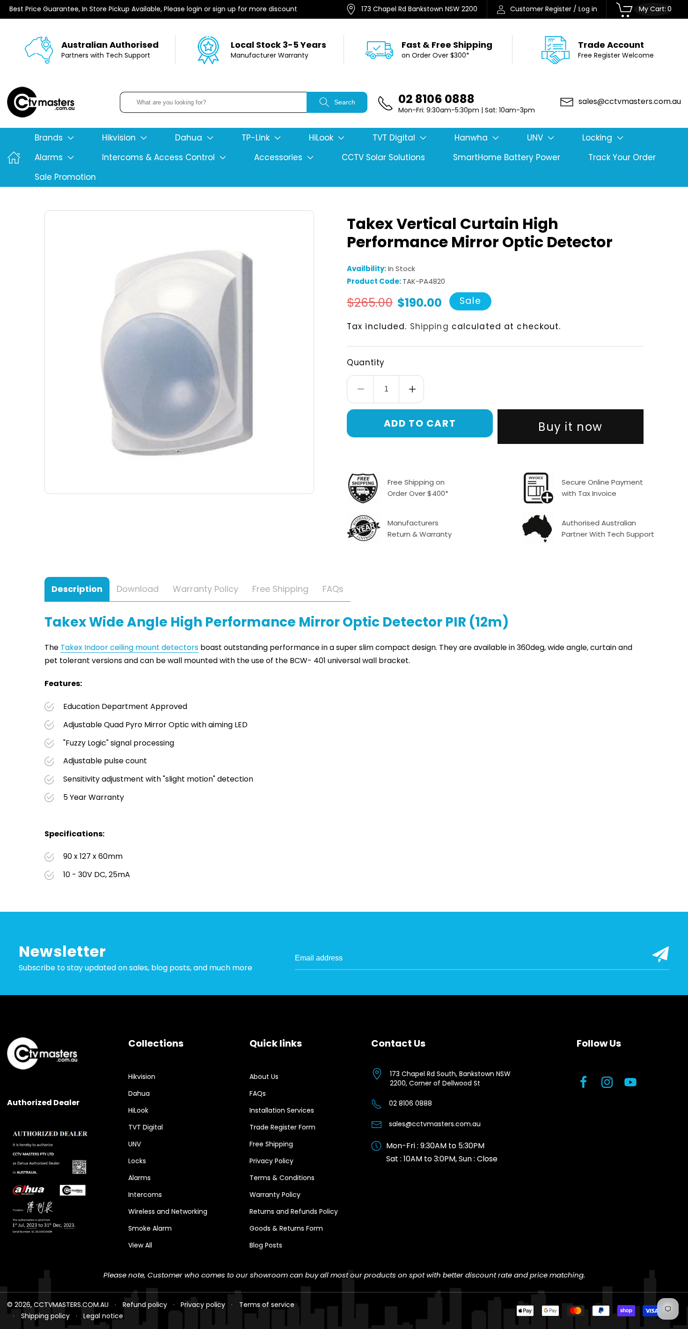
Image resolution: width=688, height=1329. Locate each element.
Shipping (429, 326)
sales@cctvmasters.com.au (435, 1124)
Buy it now (570, 427)
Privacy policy (203, 1304)
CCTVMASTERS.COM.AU (71, 1304)
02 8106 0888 (410, 1103)
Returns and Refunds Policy (293, 1211)
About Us (263, 1076)
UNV (134, 1144)
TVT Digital (145, 1127)
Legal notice (103, 1316)
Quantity (366, 362)
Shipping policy (45, 1316)
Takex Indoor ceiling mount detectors (129, 647)
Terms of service (266, 1304)
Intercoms (145, 1194)
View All (140, 1245)
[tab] (77, 589)
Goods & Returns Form (286, 1228)
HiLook (138, 1110)
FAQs (257, 1093)
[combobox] (213, 102)
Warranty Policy (274, 1194)
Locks (137, 1161)
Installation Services (281, 1110)
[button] (54, 138)
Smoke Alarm (150, 1228)
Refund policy (145, 1304)
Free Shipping (271, 1144)
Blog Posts (265, 1245)
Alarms (139, 1177)
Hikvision (141, 1076)
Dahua (139, 1093)
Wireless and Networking (167, 1211)
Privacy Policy (271, 1161)
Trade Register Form (282, 1127)
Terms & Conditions (282, 1177)
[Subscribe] (660, 954)
